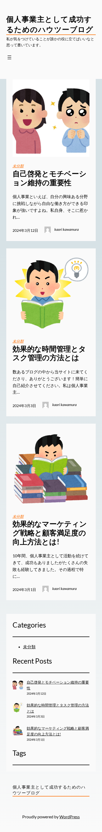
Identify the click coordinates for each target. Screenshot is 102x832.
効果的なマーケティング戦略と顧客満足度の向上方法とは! (50, 532)
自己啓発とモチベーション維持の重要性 (50, 178)
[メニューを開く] (9, 57)
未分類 (18, 166)
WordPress (69, 816)
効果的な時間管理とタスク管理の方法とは (49, 353)
